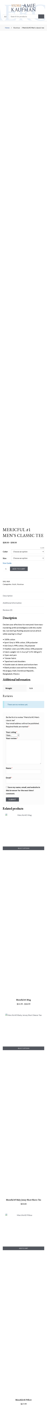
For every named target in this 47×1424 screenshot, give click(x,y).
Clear (42, 548)
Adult (14, 584)
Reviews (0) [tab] (7, 610)
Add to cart (18, 569)
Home (7, 28)
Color (5, 551)
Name (9, 768)
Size (4, 558)
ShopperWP (40, 1421)
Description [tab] (8, 595)
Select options (23, 848)
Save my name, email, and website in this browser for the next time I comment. (23, 790)
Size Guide (7, 563)
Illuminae (16, 28)
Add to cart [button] (23, 1248)
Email (9, 777)
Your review (12, 738)
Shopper (25, 1421)
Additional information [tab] (12, 603)
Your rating (11, 732)
